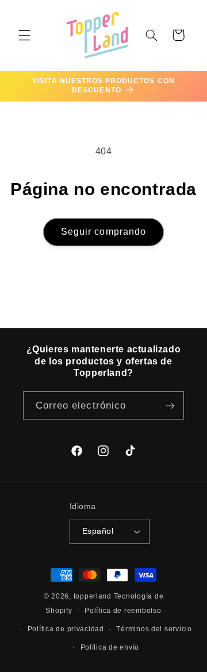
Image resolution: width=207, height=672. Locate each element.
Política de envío (110, 647)
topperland (93, 596)
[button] (24, 35)
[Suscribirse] (170, 405)
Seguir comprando (103, 231)
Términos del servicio (153, 629)
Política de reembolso (123, 610)
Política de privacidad (66, 629)
